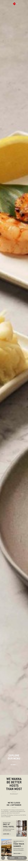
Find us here (16, 853)
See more (13, 764)
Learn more (6, 834)
